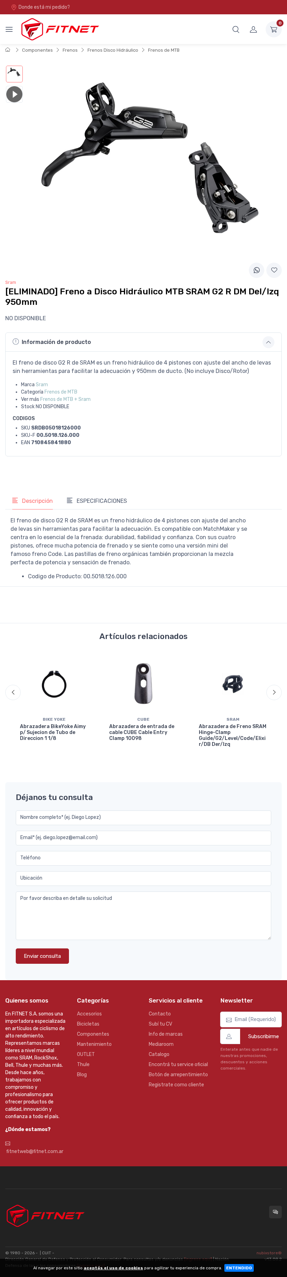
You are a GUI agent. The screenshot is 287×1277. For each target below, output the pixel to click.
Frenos (70, 50)
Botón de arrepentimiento (178, 1075)
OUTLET (86, 1054)
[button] (236, 29)
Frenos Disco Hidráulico (113, 50)
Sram (42, 385)
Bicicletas (88, 1024)
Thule (83, 1064)
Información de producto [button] (56, 342)
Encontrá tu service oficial (178, 1064)
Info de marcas (166, 1034)
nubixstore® (269, 1252)
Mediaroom (161, 1044)
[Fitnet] (59, 29)
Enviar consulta (42, 956)
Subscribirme (263, 1036)
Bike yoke (54, 719)
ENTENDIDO (239, 1267)
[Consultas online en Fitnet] (275, 1212)
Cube (143, 719)
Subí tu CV (160, 1024)
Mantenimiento (94, 1044)
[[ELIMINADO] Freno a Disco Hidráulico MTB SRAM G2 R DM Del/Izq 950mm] (14, 74)
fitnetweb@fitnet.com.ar (34, 1151)
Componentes (37, 50)
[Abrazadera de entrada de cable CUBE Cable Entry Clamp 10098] (143, 683)
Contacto (160, 1014)
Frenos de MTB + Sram (65, 399)
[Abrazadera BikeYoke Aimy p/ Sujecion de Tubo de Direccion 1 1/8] (54, 683)
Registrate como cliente (176, 1085)
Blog (82, 1075)
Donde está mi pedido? (44, 7)
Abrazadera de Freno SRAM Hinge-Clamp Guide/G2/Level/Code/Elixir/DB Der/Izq (232, 735)
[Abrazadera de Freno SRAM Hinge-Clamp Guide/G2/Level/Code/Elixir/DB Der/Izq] (233, 683)
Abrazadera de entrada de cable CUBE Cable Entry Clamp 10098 (141, 732)
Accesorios (89, 1014)
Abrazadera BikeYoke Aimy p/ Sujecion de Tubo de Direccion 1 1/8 (53, 732)
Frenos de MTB (164, 50)
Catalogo (159, 1054)
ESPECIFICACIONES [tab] (101, 501)
